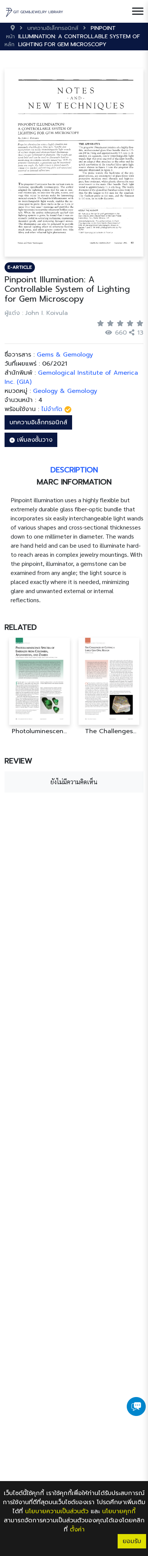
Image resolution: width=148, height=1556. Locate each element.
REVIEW (18, 760)
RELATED (21, 627)
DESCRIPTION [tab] (74, 469)
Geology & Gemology (65, 391)
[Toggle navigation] (138, 11)
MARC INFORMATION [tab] (74, 481)
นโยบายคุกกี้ (118, 1511)
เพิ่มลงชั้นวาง (33, 439)
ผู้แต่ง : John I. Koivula (36, 313)
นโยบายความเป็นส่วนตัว (56, 1511)
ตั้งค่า (77, 1529)
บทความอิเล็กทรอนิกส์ (38, 422)
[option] (39, 686)
